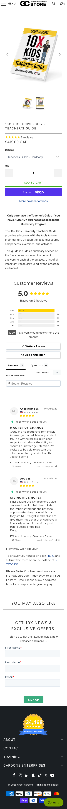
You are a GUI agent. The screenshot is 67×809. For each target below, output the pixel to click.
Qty (7, 165)
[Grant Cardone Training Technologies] (33, 3)
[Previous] (8, 54)
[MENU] (2, 3)
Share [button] (17, 466)
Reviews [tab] (13, 365)
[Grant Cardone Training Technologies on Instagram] (20, 775)
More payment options (33, 201)
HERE (50, 555)
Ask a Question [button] (35, 354)
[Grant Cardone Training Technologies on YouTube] (52, 775)
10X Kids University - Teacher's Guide (31, 462)
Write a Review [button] (35, 346)
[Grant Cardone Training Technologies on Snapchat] (33, 775)
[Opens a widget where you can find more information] (53, 802)
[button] (57, 466)
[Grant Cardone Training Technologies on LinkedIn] (27, 775)
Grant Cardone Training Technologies (38, 784)
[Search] (53, 3)
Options (9, 149)
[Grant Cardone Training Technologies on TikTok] (39, 775)
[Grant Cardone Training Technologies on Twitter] (46, 775)
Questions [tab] (37, 365)
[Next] (59, 54)
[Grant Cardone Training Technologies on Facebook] (14, 775)
